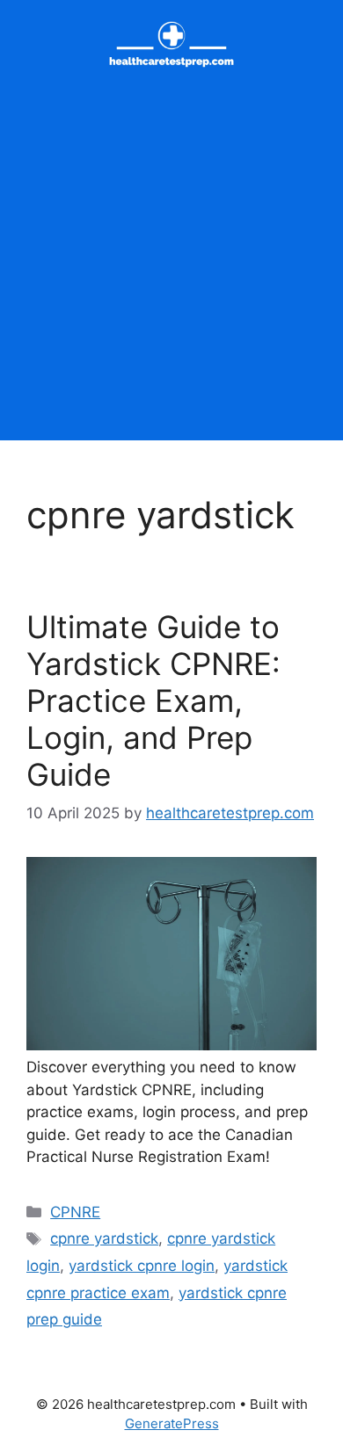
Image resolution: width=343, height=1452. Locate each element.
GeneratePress (172, 1423)
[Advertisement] (171, 269)
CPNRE (75, 1212)
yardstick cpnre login (142, 1265)
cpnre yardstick (104, 1238)
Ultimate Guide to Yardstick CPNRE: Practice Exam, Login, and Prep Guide (153, 700)
